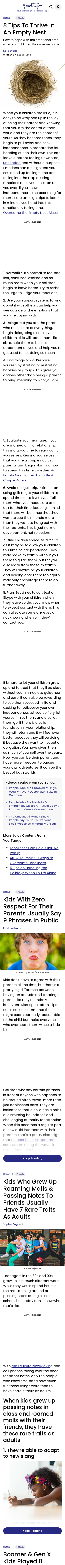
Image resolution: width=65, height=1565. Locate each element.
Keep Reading (32, 1158)
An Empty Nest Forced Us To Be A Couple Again (29, 475)
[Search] (50, 6)
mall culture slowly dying (32, 1366)
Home (6, 17)
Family (20, 18)
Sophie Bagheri (12, 1224)
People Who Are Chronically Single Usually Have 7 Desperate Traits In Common (33, 791)
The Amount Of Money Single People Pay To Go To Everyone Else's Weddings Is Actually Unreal (32, 820)
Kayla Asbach (12, 928)
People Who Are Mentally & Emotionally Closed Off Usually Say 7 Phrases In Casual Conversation (34, 806)
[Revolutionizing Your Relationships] (32, 6)
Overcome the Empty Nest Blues (30, 212)
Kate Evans (10, 50)
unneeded (12, 162)
